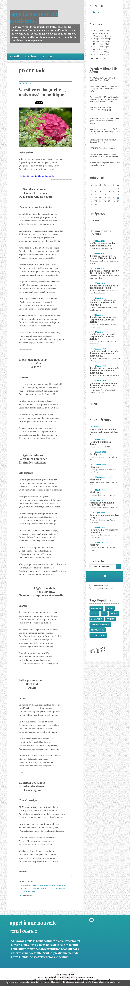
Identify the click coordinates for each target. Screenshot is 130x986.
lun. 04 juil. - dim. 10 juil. (99, 46)
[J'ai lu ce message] (127, 982)
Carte (94, 404)
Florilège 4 (95, 544)
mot (43, 888)
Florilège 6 (95, 479)
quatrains (49, 886)
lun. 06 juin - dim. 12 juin (99, 54)
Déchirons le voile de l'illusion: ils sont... (104, 257)
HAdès (93, 383)
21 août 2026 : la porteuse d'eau (103, 163)
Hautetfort (71, 974)
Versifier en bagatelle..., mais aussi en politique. (42, 92)
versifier (28, 886)
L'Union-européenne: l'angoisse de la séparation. (103, 302)
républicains (97, 630)
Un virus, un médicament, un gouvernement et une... (104, 353)
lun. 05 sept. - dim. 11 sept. (100, 38)
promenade (35, 888)
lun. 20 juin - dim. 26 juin (99, 52)
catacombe (50, 888)
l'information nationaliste (108, 156)
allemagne (96, 608)
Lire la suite (94, 12)
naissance (58, 886)
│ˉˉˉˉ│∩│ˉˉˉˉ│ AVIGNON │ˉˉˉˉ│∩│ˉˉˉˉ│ (100, 111)
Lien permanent (27, 881)
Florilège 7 (95, 466)
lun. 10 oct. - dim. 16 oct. (100, 33)
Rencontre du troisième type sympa (105, 516)
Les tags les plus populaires (85, 977)
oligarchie (96, 619)
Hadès (93, 243)
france (110, 619)
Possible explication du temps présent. (102, 503)
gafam (94, 614)
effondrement (98, 635)
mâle (25, 891)
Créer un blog (60, 974)
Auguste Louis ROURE (99, 107)
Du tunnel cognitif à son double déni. (105, 286)
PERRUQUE (95, 148)
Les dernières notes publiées (65, 977)
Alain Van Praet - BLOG (99, 80)
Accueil (14, 56)
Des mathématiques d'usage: (100, 443)
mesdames (32, 891)
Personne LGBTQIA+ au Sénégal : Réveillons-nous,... (104, 98)
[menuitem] (14, 56)
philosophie (94, 220)
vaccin (114, 614)
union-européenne (100, 624)
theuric (93, 255)
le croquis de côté (97, 165)
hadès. (93, 270)
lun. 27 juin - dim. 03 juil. (99, 49)
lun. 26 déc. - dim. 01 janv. (100, 30)
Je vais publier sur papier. (103, 429)
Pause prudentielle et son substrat (103, 244)
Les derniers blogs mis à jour (45, 977)
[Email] (105, 576)
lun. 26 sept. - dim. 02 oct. (100, 36)
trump (110, 608)
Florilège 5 (95, 492)
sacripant (60, 888)
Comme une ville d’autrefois (101, 140)
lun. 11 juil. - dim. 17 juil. (99, 44)
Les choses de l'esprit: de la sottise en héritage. (103, 319)
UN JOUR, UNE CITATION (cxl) (102, 78)
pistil (27, 888)
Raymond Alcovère (97, 142)
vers (42, 886)
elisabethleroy (109, 148)
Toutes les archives (98, 58)
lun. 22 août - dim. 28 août (100, 41)
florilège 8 (95, 454)
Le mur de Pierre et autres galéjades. (104, 531)
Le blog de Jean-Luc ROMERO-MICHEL (103, 100)
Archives (30, 56)
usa (104, 614)
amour (36, 886)
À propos (48, 56)
